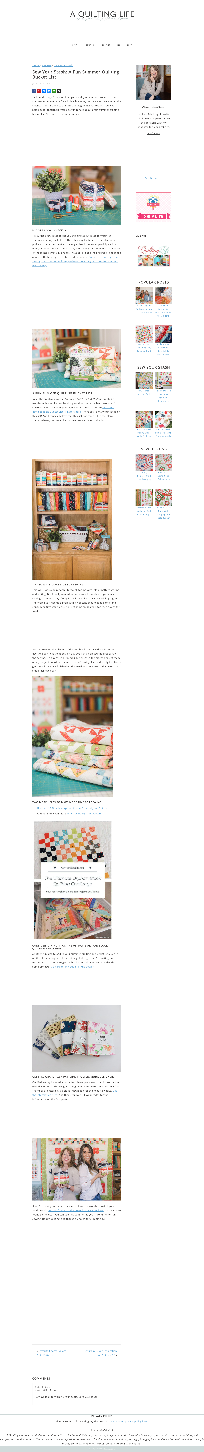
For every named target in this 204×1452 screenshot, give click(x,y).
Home (36, 65)
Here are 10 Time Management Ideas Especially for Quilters (72, 808)
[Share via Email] (54, 91)
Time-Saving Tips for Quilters (84, 813)
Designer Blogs (109, 1449)
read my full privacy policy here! (129, 1421)
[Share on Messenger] (44, 91)
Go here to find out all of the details (72, 966)
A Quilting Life (102, 15)
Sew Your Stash (63, 65)
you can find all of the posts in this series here (76, 1210)
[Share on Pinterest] (39, 91)
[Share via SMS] (49, 91)
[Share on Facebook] (34, 91)
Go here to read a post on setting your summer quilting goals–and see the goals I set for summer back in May (75, 261)
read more (153, 133)
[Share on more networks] (59, 91)
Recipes (46, 65)
